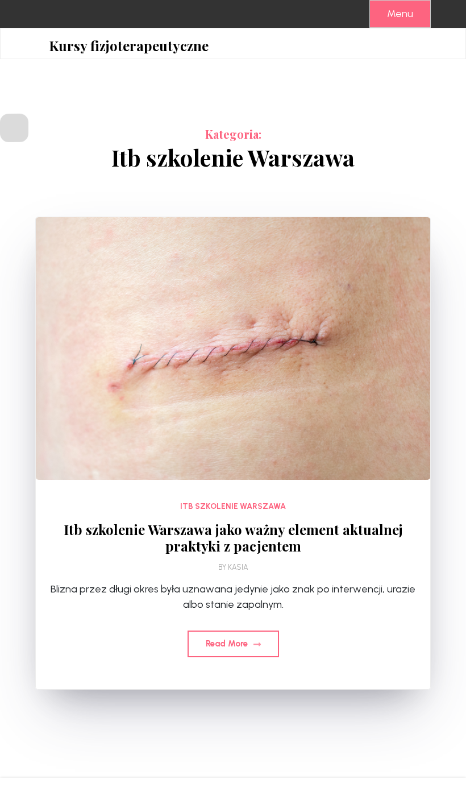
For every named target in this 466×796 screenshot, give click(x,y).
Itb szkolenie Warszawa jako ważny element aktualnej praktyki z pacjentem (233, 537)
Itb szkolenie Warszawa (233, 506)
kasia (238, 567)
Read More (228, 644)
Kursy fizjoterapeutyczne (129, 46)
